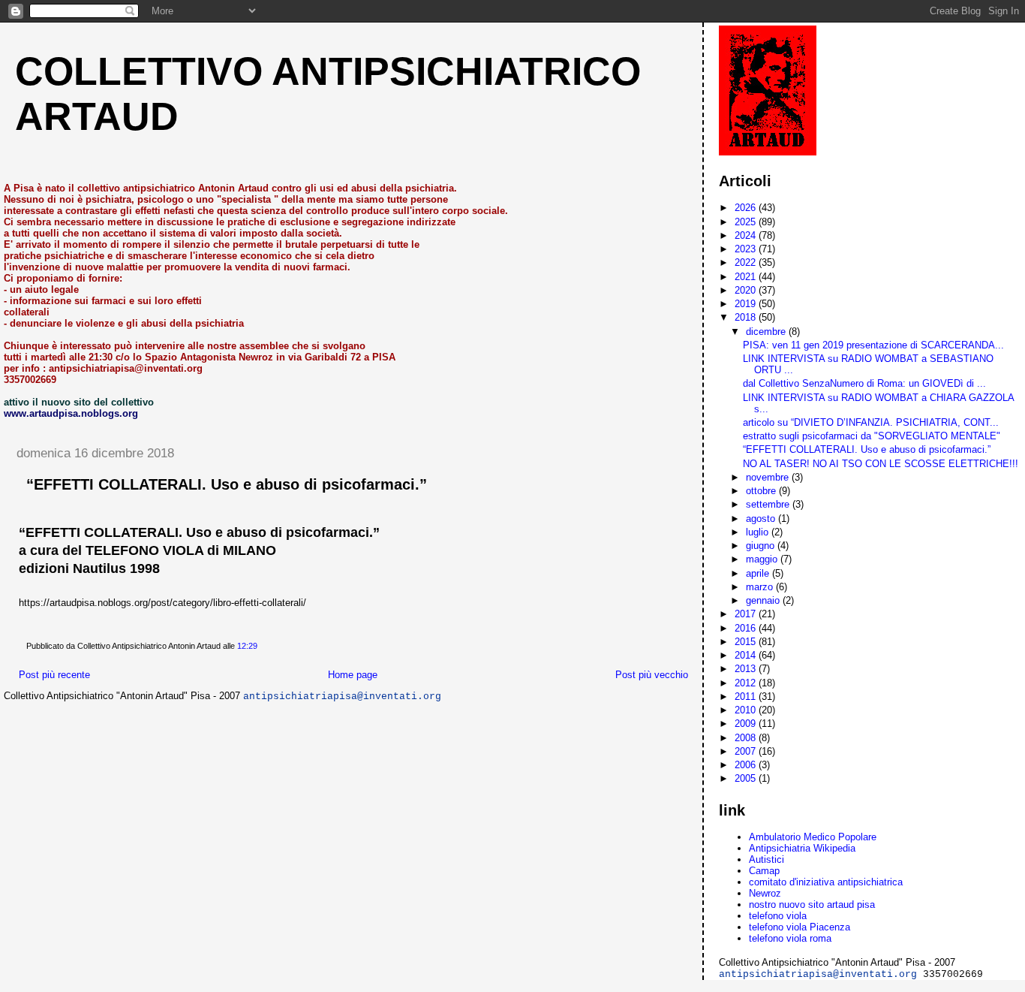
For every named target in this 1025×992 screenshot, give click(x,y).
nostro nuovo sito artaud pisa (812, 904)
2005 (747, 778)
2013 (747, 668)
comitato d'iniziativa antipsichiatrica (826, 882)
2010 (747, 710)
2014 (747, 655)
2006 (747, 764)
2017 (747, 614)
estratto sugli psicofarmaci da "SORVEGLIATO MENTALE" (871, 436)
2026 (747, 207)
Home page (352, 674)
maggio (763, 559)
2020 (747, 290)
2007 (747, 751)
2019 (747, 303)
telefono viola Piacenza (799, 927)
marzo (761, 586)
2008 (747, 737)
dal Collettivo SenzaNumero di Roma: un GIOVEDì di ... (864, 383)
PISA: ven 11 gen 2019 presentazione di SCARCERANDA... (873, 345)
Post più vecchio (651, 674)
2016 (747, 628)
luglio (758, 532)
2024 (747, 235)
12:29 (247, 645)
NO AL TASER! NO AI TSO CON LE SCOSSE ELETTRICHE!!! (880, 463)
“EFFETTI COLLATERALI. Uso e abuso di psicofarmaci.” (226, 484)
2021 (747, 276)
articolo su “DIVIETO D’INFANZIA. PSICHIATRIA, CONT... (871, 422)
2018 (747, 317)
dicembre (767, 331)
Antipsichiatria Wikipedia (802, 848)
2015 (747, 641)
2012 (747, 683)
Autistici (766, 859)
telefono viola (778, 915)
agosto (762, 518)
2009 (747, 723)
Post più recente (54, 674)
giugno (761, 545)
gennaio (764, 600)
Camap (764, 870)
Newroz (765, 893)
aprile (759, 573)
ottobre (762, 490)
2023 (747, 249)
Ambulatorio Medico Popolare (812, 837)
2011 (747, 696)
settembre (769, 504)
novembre (769, 477)
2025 (747, 222)
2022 (747, 262)
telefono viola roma (790, 938)
